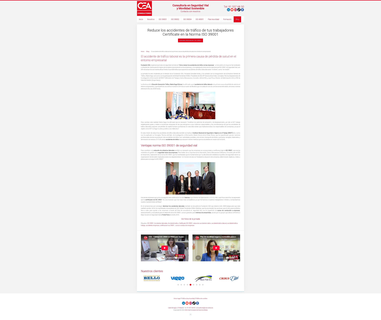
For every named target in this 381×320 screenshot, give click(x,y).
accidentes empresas (152, 225)
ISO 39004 (187, 19)
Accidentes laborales (160, 223)
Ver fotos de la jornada (190, 219)
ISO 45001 (200, 19)
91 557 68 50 (191, 308)
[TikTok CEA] (239, 9)
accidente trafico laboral (219, 223)
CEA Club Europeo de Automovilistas (196, 310)
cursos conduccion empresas (184, 225)
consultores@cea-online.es (204, 308)
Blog (237, 19)
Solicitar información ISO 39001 (190, 40)
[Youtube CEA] (228, 9)
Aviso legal (177, 298)
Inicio (141, 19)
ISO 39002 (175, 19)
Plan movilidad (213, 19)
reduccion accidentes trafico (202, 223)
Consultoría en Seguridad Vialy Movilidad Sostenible (190, 7)
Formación (227, 19)
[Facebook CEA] (242, 9)
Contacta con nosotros (190, 11)
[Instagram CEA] (235, 9)
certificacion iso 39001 (167, 225)
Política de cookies (201, 298)
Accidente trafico (173, 223)
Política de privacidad (188, 298)
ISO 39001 (163, 19)
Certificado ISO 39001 (186, 223)
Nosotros (150, 19)
